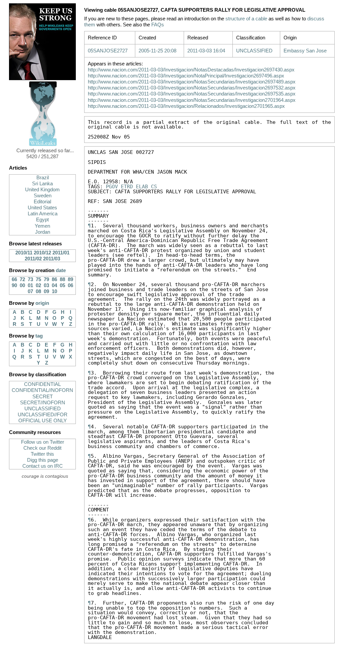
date (61, 270)
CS (154, 186)
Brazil (42, 177)
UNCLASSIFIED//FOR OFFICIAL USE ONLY (42, 417)
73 (30, 279)
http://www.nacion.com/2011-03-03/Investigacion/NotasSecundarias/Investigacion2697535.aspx (192, 93)
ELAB (142, 186)
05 (62, 285)
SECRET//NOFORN (42, 402)
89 (70, 279)
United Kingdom (42, 189)
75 (38, 279)
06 (70, 285)
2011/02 (33, 258)
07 (30, 291)
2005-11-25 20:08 (157, 50)
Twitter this (42, 454)
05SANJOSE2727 (108, 50)
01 (30, 285)
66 (14, 279)
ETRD (127, 186)
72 (22, 279)
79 (46, 279)
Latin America (42, 213)
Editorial (42, 201)
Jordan (42, 232)
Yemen (42, 226)
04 (54, 285)
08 (38, 291)
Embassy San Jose (305, 50)
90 (14, 285)
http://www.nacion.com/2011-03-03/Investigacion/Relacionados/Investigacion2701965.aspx (186, 106)
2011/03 (51, 258)
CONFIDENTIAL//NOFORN (42, 390)
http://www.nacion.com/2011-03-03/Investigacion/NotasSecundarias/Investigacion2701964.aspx (192, 100)
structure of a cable (246, 18)
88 (62, 279)
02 (38, 285)
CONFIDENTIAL (42, 384)
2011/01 (60, 252)
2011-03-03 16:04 (206, 50)
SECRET (42, 396)
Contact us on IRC (42, 466)
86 (54, 279)
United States (42, 207)
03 (46, 285)
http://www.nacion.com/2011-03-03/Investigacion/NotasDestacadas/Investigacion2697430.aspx (191, 69)
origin (42, 303)
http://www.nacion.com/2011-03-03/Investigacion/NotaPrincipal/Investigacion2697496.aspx (186, 75)
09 (46, 291)
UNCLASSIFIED (42, 408)
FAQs (157, 24)
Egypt (42, 219)
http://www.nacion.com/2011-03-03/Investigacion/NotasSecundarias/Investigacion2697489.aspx (192, 81)
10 (54, 291)
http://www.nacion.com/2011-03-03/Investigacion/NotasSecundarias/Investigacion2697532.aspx (192, 87)
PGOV (112, 186)
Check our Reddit (42, 448)
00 (22, 285)
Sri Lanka (42, 183)
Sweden (42, 195)
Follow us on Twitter (42, 442)
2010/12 (42, 252)
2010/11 (23, 252)
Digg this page (42, 460)
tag (39, 336)
